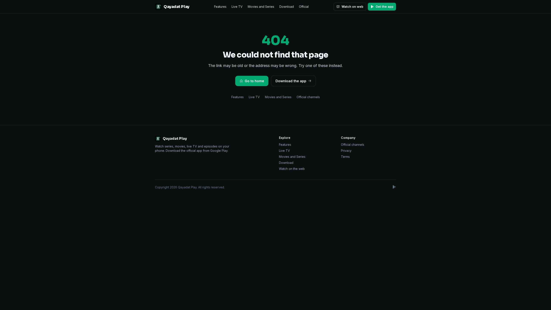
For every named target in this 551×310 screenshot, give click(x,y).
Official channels (308, 97)
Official (304, 6)
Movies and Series (261, 6)
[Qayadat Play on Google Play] (394, 187)
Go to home (254, 81)
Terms (345, 156)
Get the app (384, 6)
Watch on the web (292, 168)
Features (220, 6)
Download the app (291, 81)
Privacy (346, 150)
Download (286, 6)
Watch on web (352, 6)
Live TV (237, 6)
